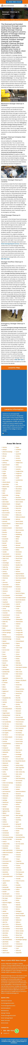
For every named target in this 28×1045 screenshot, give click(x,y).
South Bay (18, 820)
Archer (4, 471)
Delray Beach (5, 643)
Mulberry (18, 560)
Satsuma (18, 798)
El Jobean (5, 682)
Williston (18, 922)
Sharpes (18, 813)
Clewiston (5, 591)
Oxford (18, 652)
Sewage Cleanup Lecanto (17, 19)
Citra (3, 580)
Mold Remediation (6, 1008)
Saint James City (20, 772)
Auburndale (5, 484)
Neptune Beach (20, 573)
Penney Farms (19, 691)
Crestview (5, 613)
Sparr (17, 822)
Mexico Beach (19, 523)
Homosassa (5, 835)
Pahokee (18, 656)
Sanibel (18, 789)
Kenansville (5, 887)
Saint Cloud (19, 769)
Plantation (18, 708)
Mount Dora (19, 558)
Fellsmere (4, 706)
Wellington (18, 911)
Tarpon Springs (20, 863)
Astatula (4, 478)
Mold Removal (5, 1010)
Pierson (18, 695)
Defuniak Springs (6, 639)
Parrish (17, 682)
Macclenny (19, 488)
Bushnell (4, 545)
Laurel (17, 451)
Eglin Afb (4, 680)
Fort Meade (5, 726)
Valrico (18, 889)
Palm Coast (19, 671)
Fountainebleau (6, 743)
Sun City (18, 841)
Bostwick (4, 521)
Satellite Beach (20, 796)
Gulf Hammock (6, 791)
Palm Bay (18, 663)
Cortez (4, 608)
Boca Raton (5, 515)
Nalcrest (18, 567)
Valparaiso (19, 887)
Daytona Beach (6, 630)
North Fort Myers (20, 593)
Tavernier (18, 867)
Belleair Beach (6, 504)
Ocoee (17, 615)
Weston (18, 918)
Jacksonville (5, 874)
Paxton (17, 687)
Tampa (18, 859)
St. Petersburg (19, 828)
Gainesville (5, 752)
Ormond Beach (20, 641)
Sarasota (18, 793)
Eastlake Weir (5, 671)
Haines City (5, 793)
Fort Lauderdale (6, 722)
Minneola (18, 543)
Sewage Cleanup (5, 1013)
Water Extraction (5, 1020)
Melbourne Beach (20, 517)
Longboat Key (19, 471)
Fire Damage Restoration (7, 1003)
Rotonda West (19, 759)
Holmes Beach (6, 826)
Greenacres (5, 785)
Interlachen (5, 863)
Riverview (18, 752)
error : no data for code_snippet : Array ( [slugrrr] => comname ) (14, 1041)
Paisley (17, 658)
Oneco (17, 626)
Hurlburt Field (5, 843)
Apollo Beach (5, 465)
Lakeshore (5, 950)
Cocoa (4, 593)
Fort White (5, 739)
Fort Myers (5, 728)
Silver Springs (19, 815)
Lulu (17, 482)
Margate (18, 504)
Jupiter (4, 883)
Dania (3, 624)
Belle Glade (5, 502)
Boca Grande (5, 512)
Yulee (17, 948)
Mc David (18, 510)
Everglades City (6, 698)
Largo (17, 447)
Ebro (3, 676)
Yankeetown (19, 944)
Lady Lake (5, 915)
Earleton (4, 667)
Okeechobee (19, 621)
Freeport (4, 745)
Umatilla (18, 885)
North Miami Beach (21, 597)
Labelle (4, 911)
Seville (17, 809)
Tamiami (18, 857)
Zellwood (18, 950)
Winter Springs (19, 937)
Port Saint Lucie (20, 735)
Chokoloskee (5, 576)
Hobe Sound (5, 815)
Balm (3, 493)
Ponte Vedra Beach (21, 726)
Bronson (4, 534)
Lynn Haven (19, 486)
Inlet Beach (5, 859)
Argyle (4, 473)
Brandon (4, 532)
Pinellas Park (19, 702)
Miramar (18, 545)
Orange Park (19, 634)
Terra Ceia (18, 870)
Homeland (5, 830)
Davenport (5, 626)
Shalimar (18, 811)
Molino (17, 549)
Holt (3, 828)
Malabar (18, 493)
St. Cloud (18, 826)
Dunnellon (5, 661)
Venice (17, 891)
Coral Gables (5, 604)
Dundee (4, 656)
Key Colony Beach (7, 896)
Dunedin (4, 658)
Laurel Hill (18, 454)
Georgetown (5, 756)
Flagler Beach (6, 713)
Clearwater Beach (7, 586)
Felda (3, 704)
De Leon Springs (6, 632)
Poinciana (18, 713)
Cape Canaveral (6, 556)
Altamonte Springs (7, 451)
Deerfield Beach (6, 637)
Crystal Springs (6, 619)
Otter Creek (19, 647)
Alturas (4, 456)
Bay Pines (4, 499)
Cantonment (5, 554)
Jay (3, 878)
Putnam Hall (19, 743)
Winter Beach (19, 928)
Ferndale (4, 711)
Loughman (18, 475)
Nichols (18, 584)
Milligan (18, 536)
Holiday (4, 820)
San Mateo (18, 782)
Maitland (18, 491)
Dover (4, 654)
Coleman (4, 600)
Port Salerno (19, 737)
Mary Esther (19, 506)
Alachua (4, 447)
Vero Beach (19, 896)
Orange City (19, 630)
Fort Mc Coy (5, 724)
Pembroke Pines (20, 689)
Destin (4, 647)
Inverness (4, 865)
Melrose (18, 519)
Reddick (18, 748)
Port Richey (19, 732)
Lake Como (5, 924)
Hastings (4, 800)
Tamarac (18, 854)
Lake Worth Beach (7, 946)
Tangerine (18, 861)
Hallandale (5, 796)
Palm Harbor (19, 674)
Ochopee (18, 610)
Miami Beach (19, 528)
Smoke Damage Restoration (8, 1015)
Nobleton (18, 586)
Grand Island (5, 776)
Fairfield (4, 702)
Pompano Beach (20, 719)
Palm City (18, 669)
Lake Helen (5, 933)
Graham (4, 774)
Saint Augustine (20, 767)
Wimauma (18, 924)
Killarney (4, 904)
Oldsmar (18, 624)
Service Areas (4, 1023)
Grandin (4, 778)
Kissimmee (5, 907)
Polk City (18, 715)
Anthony (4, 462)
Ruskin (17, 763)
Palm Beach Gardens (21, 667)
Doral (3, 652)
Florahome (5, 717)
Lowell (17, 478)
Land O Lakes (5, 952)
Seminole (18, 806)
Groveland (5, 787)
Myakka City (19, 565)
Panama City (19, 678)
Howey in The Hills (7, 839)
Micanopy (18, 532)
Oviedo (18, 650)
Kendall (4, 891)
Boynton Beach (6, 523)
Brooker (4, 536)
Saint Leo (18, 776)
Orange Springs (20, 637)
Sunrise (18, 846)
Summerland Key (20, 837)
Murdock (18, 563)
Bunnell (4, 543)
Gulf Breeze (5, 789)
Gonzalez (4, 767)
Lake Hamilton (6, 928)
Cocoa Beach (6, 595)
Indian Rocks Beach (7, 852)
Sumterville (19, 839)
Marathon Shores (20, 499)
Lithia (17, 465)
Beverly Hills (5, 508)
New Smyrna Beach (21, 578)
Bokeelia (4, 517)
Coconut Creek (6, 597)
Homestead (5, 833)
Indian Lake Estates (7, 850)
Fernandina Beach (7, 708)
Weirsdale (18, 907)
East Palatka (5, 669)
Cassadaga (5, 563)
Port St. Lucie (19, 739)
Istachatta (5, 872)
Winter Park (19, 935)
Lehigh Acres (19, 462)
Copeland (5, 602)
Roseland (18, 756)
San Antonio (19, 780)
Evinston (4, 700)
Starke (17, 830)
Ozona (17, 654)
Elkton (4, 687)
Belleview (4, 506)
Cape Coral (5, 558)
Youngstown (19, 946)
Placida (18, 704)
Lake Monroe (5, 937)
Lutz (17, 484)
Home (2, 19)
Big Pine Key (5, 510)
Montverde (19, 552)
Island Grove (5, 870)
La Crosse (5, 909)
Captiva (4, 560)
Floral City (5, 719)
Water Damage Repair (7, 1018)
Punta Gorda (19, 741)
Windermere (19, 926)
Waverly (18, 902)
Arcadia (4, 469)
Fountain (4, 741)
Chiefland (5, 573)
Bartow (4, 497)
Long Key (18, 469)
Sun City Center (20, 843)
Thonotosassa (20, 876)
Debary (4, 634)
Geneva (4, 754)
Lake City (4, 922)
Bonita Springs (6, 519)
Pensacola (18, 693)
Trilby (17, 883)
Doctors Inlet (5, 650)
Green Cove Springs (7, 782)
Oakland (18, 606)
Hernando (5, 804)
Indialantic (5, 848)
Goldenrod (5, 765)
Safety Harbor (19, 765)
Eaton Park (5, 674)
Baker (3, 491)
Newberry (18, 580)
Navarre (18, 571)
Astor (3, 480)
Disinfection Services (6, 1000)
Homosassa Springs (7, 837)
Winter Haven (19, 933)
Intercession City (6, 861)
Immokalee (5, 846)
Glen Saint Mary (6, 761)
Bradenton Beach (7, 528)
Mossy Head (19, 556)
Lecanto (7, 19)
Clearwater (5, 584)
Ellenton (4, 689)
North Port (18, 602)
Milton (17, 539)
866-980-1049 (15, 2)
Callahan (4, 547)
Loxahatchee (19, 480)
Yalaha (18, 941)
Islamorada (5, 867)
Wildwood (18, 920)
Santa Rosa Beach (20, 791)
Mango (18, 495)
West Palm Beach (20, 915)
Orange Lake (19, 632)
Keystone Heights (7, 902)
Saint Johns (19, 774)
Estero (4, 693)
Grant (4, 780)
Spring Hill (18, 824)
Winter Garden (20, 931)
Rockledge (18, 754)
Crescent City (6, 610)
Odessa (18, 617)
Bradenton (5, 525)
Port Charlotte (19, 728)
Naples (18, 569)
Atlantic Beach (6, 482)
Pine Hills (18, 698)
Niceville (18, 582)
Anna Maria (5, 460)
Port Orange (19, 730)
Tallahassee (19, 850)
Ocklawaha (19, 613)
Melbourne (18, 515)
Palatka (18, 661)
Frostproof (5, 748)
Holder (4, 817)
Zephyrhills (18, 952)
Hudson (4, 841)
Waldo (17, 900)
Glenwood (5, 763)
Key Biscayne (5, 894)
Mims (17, 541)
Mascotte (18, 508)
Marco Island (19, 502)
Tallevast (18, 852)
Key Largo (5, 898)
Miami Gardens (20, 530)
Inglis (3, 857)
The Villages (19, 874)
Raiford (18, 745)
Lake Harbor (5, 931)
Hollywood (5, 824)
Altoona (4, 454)
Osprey (18, 643)
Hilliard (4, 813)
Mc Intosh (18, 512)
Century (4, 571)
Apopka (4, 467)
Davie (3, 628)
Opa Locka (19, 628)
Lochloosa (18, 467)
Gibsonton (5, 759)
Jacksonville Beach (7, 876)
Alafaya (4, 449)
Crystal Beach (6, 615)
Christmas (5, 578)
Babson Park (5, 486)
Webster (18, 904)
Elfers (3, 684)
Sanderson (19, 785)
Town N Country (20, 881)
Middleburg (19, 534)
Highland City (5, 811)
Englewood (5, 691)
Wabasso (18, 898)
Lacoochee (5, 913)
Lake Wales (5, 941)
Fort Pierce (5, 735)
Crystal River (5, 617)
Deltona (4, 645)
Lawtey (18, 456)
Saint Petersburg (20, 778)
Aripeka (4, 475)
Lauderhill (18, 449)
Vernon (18, 894)
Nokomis (18, 591)
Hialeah (4, 806)
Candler (4, 552)
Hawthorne (5, 802)
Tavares (18, 865)
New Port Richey (20, 576)
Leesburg (18, 460)
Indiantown (5, 854)
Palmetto (18, 676)
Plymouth (18, 711)
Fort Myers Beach (6, 730)
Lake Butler (5, 920)
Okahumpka (19, 619)
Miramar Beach (20, 547)
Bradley (4, 530)
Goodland (5, 769)
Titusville (18, 878)
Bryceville (4, 541)
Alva (3, 458)
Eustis (3, 695)
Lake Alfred (5, 918)
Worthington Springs (21, 939)
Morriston (18, 554)
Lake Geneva (5, 926)
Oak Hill (18, 604)
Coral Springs (6, 606)
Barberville (5, 495)
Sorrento (18, 817)
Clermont (4, 589)
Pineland (18, 700)
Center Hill (5, 569)
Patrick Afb (19, 684)
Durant (4, 663)
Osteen (18, 645)
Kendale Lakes (6, 889)
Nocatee (18, 589)
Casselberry (5, 565)
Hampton (4, 798)
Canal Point (5, 549)
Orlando (18, 639)
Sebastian (18, 802)
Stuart (17, 833)
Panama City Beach (21, 680)
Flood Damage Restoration (8, 1005)
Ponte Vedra (19, 724)
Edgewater (5, 678)
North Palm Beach (20, 600)
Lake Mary (5, 935)
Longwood (18, 473)
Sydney (18, 848)
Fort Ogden (5, 732)
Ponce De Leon (19, 722)
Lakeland (4, 948)
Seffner (18, 804)
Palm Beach (19, 665)
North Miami (19, 595)
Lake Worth (5, 944)
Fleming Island (6, 715)
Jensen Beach (6, 881)
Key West (4, 900)
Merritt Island (19, 521)
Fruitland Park (6, 750)
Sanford (18, 787)
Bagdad (4, 488)
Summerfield (19, 835)
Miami (17, 525)
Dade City (5, 621)
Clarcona (4, 582)
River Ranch (19, 750)
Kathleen (4, 885)
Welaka (18, 909)
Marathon (18, 497)
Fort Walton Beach (7, 737)
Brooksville (5, 539)
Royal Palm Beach (20, 761)
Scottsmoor (19, 800)
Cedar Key (5, 567)
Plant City (18, 706)
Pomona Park (19, 717)
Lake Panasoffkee (7, 939)
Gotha (4, 772)
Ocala (17, 608)
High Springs (5, 809)
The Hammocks (20, 872)
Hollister (4, 822)
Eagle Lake (5, 665)
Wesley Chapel (20, 913)
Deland (4, 641)
